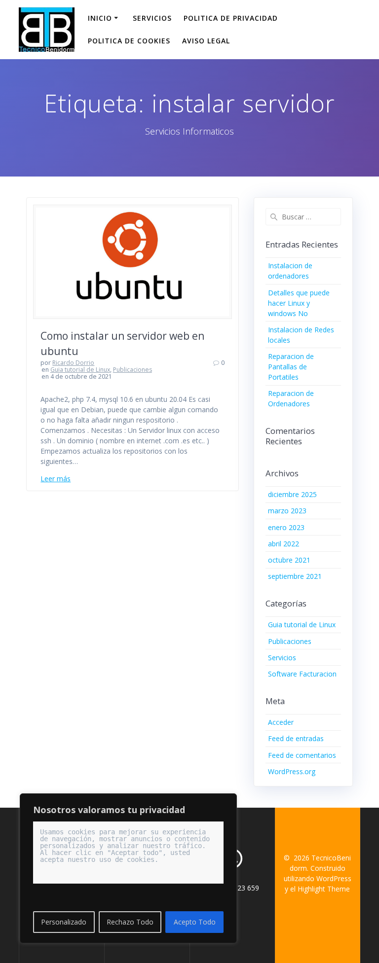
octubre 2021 (289, 560)
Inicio (100, 18)
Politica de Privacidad (231, 18)
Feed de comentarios (302, 755)
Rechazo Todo (130, 922)
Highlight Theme (324, 888)
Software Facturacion (302, 673)
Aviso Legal (206, 40)
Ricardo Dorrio (73, 362)
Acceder (281, 722)
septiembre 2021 (295, 576)
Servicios (152, 18)
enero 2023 (286, 527)
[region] (128, 868)
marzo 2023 (287, 510)
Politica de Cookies (129, 40)
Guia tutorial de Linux (80, 369)
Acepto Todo (195, 922)
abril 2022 (283, 543)
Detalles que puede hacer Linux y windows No (299, 303)
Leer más (55, 478)
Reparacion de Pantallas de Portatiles (291, 367)
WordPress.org (291, 771)
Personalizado (63, 922)
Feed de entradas (296, 738)
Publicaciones (132, 369)
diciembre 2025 (292, 494)
